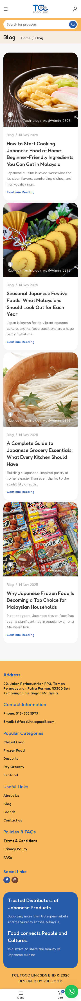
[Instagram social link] (14, 880)
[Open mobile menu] (5, 8)
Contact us (12, 820)
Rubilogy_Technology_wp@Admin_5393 (39, 121)
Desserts (10, 758)
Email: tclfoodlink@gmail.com (28, 721)
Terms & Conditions (20, 840)
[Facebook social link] (6, 880)
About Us (11, 795)
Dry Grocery (13, 766)
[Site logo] (40, 9)
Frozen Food (14, 750)
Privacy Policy (15, 849)
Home (26, 38)
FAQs (8, 857)
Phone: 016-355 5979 (20, 713)
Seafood (10, 775)
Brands (9, 812)
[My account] (75, 8)
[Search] (73, 24)
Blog (10, 135)
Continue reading (20, 192)
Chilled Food (14, 742)
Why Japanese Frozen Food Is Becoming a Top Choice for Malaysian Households (40, 600)
